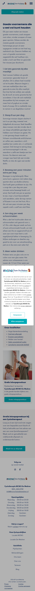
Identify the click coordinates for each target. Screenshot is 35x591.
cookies (26, 286)
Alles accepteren (17, 321)
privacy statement (26, 306)
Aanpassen (17, 315)
